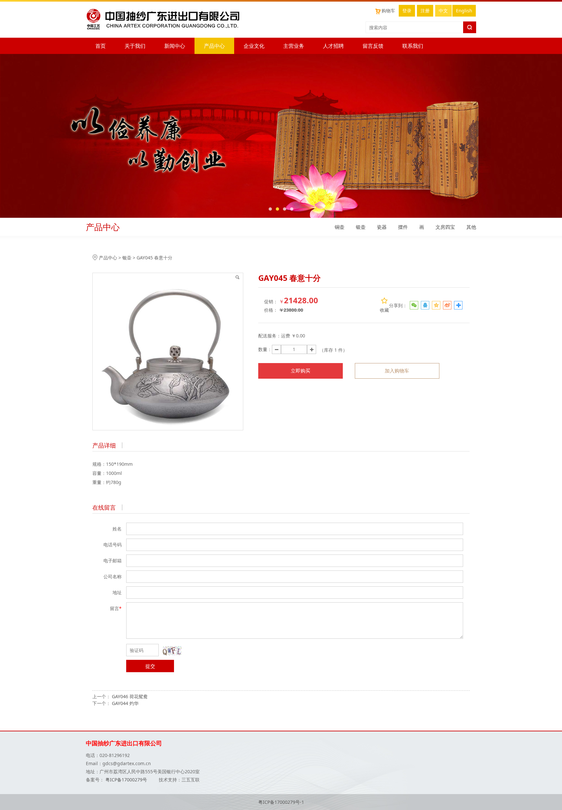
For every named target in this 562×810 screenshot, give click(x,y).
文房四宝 (445, 227)
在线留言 (104, 507)
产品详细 (104, 445)
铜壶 (339, 227)
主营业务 (293, 45)
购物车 (388, 10)
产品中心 (214, 45)
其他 (471, 227)
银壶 (361, 227)
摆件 (403, 227)
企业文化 (254, 45)
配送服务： (269, 336)
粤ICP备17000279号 (126, 780)
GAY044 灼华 (125, 703)
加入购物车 (397, 370)
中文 (443, 10)
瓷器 (382, 227)
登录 (406, 10)
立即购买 (300, 370)
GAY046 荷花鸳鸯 (130, 696)
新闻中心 (174, 45)
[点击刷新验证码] (172, 650)
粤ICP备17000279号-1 (281, 802)
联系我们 (412, 45)
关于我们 (135, 45)
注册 (425, 10)
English (464, 10)
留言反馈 (373, 45)
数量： (265, 349)
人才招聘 (333, 45)
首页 (100, 45)
